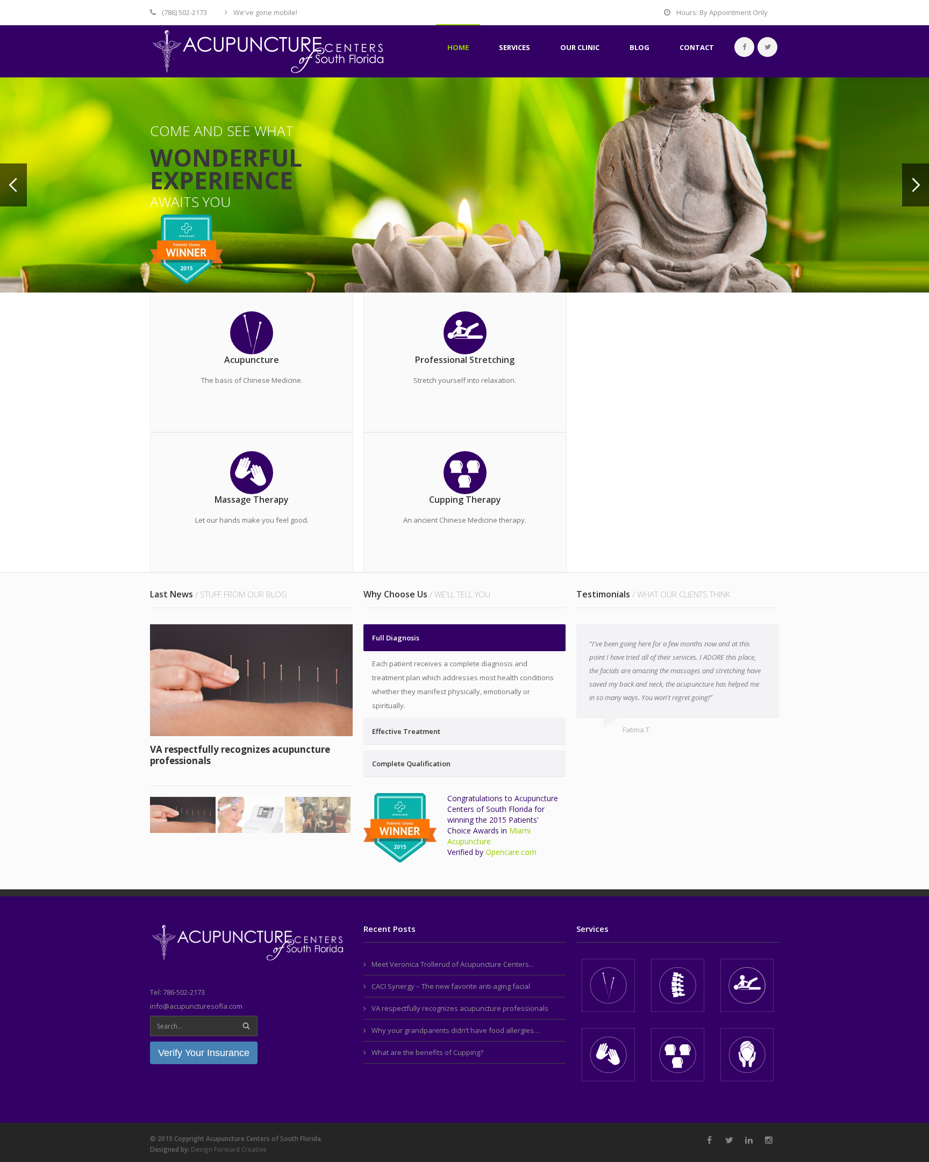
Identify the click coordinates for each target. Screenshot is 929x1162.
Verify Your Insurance (203, 1052)
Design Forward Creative (229, 1149)
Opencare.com (511, 852)
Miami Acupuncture (489, 835)
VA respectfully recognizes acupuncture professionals (240, 755)
